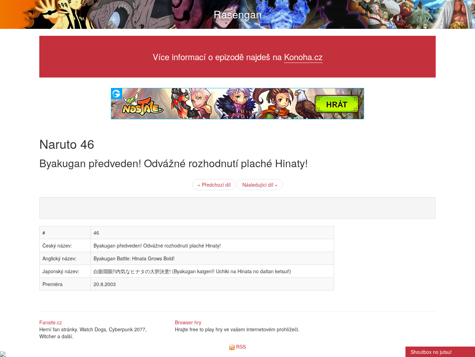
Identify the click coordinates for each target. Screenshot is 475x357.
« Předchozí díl (214, 184)
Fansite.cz (50, 322)
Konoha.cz (303, 56)
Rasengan (238, 14)
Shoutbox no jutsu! (431, 351)
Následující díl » (259, 184)
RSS (240, 346)
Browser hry (188, 322)
